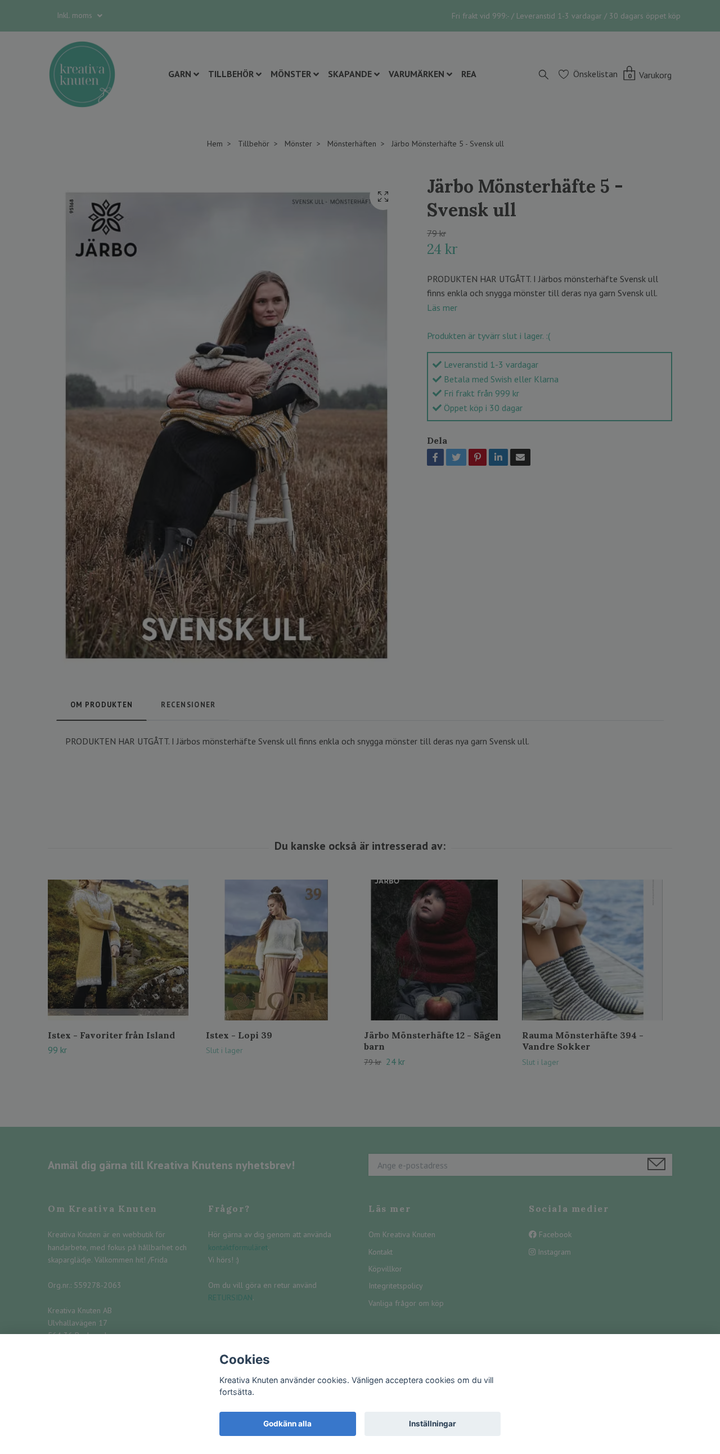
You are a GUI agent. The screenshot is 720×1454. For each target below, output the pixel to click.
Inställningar (432, 1423)
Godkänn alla (287, 1423)
